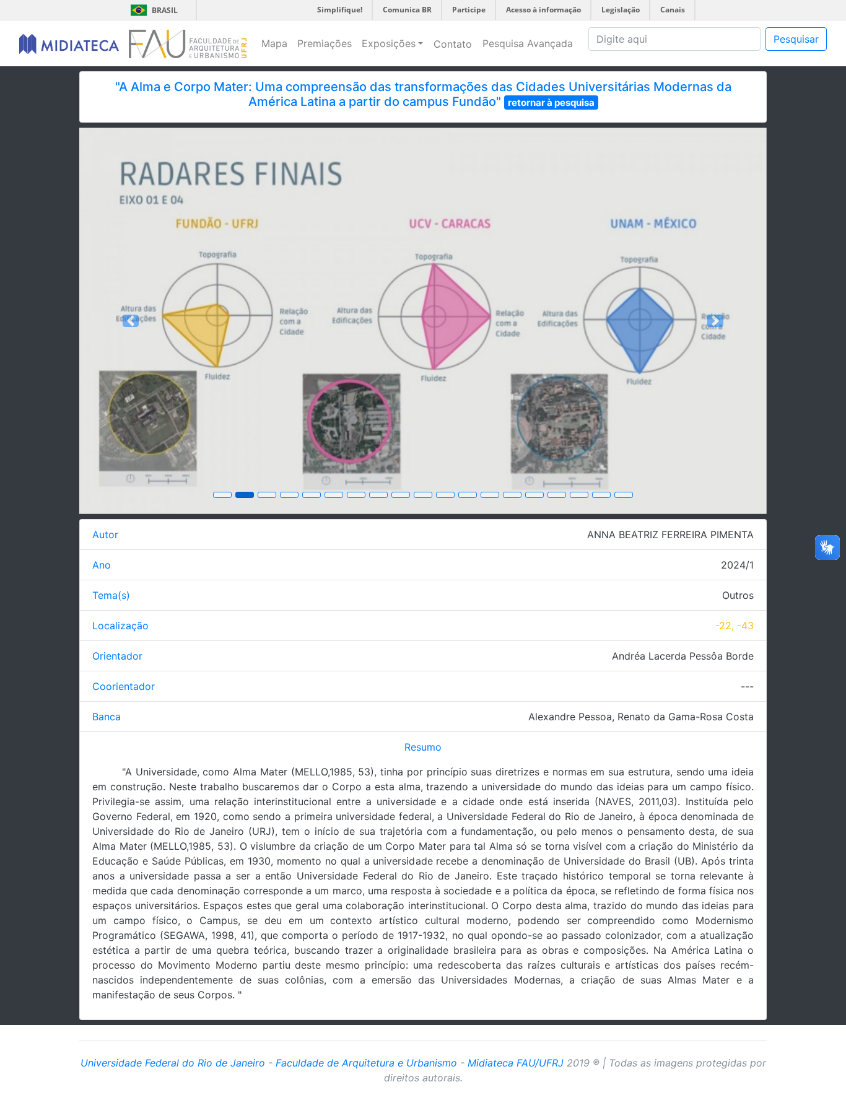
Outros (738, 595)
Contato (453, 44)
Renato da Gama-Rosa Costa (685, 716)
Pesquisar (796, 39)
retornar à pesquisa (551, 102)
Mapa (274, 43)
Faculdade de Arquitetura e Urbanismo (366, 1063)
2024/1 (737, 565)
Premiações (324, 43)
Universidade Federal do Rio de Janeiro (173, 1063)
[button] (131, 321)
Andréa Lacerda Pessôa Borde (683, 656)
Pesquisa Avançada (527, 43)
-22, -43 (734, 625)
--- (747, 686)
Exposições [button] (389, 43)
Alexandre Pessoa (570, 716)
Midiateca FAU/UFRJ (516, 1063)
